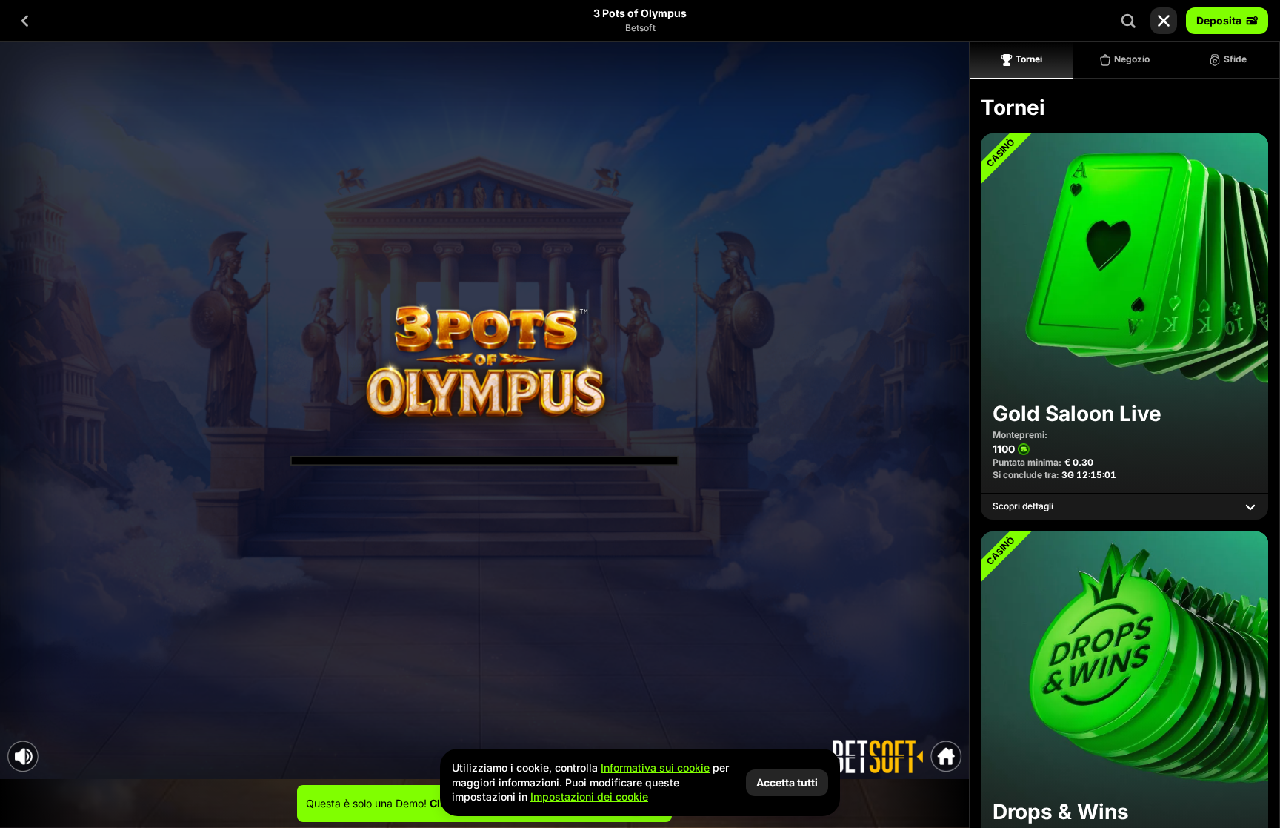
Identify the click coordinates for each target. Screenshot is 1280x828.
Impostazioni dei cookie (589, 797)
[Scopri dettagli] (1250, 507)
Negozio (1132, 58)
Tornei (1029, 58)
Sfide (1235, 58)
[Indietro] (25, 20)
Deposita (1218, 20)
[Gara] (1163, 20)
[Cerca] (1128, 20)
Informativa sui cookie (655, 767)
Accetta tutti (787, 782)
